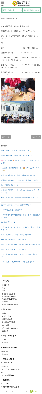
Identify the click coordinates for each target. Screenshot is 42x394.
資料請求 (11, 10)
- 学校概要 (4, 313)
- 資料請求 (4, 366)
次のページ (36, 137)
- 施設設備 (4, 331)
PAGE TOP (37, 391)
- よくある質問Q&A (7, 375)
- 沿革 (3, 291)
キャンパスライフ (9, 335)
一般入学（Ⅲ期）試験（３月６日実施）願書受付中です (20, 244)
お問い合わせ (8, 362)
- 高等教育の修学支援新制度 (10, 305)
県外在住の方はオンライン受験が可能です (16, 205)
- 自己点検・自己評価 (8, 294)
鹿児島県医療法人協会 (31, 10)
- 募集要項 (4, 354)
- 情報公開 (4, 301)
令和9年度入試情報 (10, 347)
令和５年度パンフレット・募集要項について (16, 234)
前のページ (6, 137)
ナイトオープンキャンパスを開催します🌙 (16, 150)
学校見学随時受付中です (9, 185)
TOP (4, 10)
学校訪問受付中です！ (9, 222)
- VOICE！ (4, 340)
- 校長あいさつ (6, 285)
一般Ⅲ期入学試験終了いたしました (13, 239)
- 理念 (3, 288)
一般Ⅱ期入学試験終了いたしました (13, 249)
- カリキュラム (6, 316)
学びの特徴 (7, 309)
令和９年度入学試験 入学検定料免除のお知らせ (18, 175)
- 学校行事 (4, 343)
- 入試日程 (4, 351)
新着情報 (6, 380)
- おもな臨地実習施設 (8, 322)
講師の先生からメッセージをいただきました (16, 155)
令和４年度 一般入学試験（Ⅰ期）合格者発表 (17, 262)
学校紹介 (6, 281)
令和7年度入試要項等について (11, 210)
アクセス (19, 10)
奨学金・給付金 (8, 359)
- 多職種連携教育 (6, 319)
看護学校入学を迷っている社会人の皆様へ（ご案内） (20, 180)
